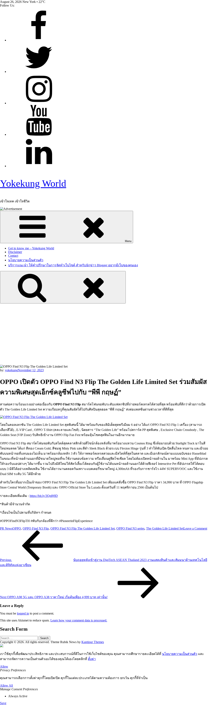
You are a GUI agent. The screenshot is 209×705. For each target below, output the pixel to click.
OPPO (16, 528)
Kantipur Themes (92, 642)
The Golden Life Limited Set (164, 528)
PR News (6, 528)
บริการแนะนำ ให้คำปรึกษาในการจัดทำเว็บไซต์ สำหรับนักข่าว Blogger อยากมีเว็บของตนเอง (73, 265)
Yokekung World (33, 183)
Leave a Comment (195, 528)
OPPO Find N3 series (130, 528)
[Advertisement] (104, 334)
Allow (4, 666)
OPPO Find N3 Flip (36, 528)
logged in (23, 613)
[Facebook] (38, 40)
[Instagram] (38, 103)
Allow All (6, 685)
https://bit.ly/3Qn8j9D (44, 496)
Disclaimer (15, 252)
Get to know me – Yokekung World (31, 248)
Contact (13, 255)
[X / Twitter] (38, 71)
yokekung (11, 370)
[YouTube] (38, 134)
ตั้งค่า (92, 659)
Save (3, 703)
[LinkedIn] (38, 166)
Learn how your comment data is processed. (78, 620)
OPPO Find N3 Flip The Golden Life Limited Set (82, 528)
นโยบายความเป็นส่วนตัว (25, 260)
